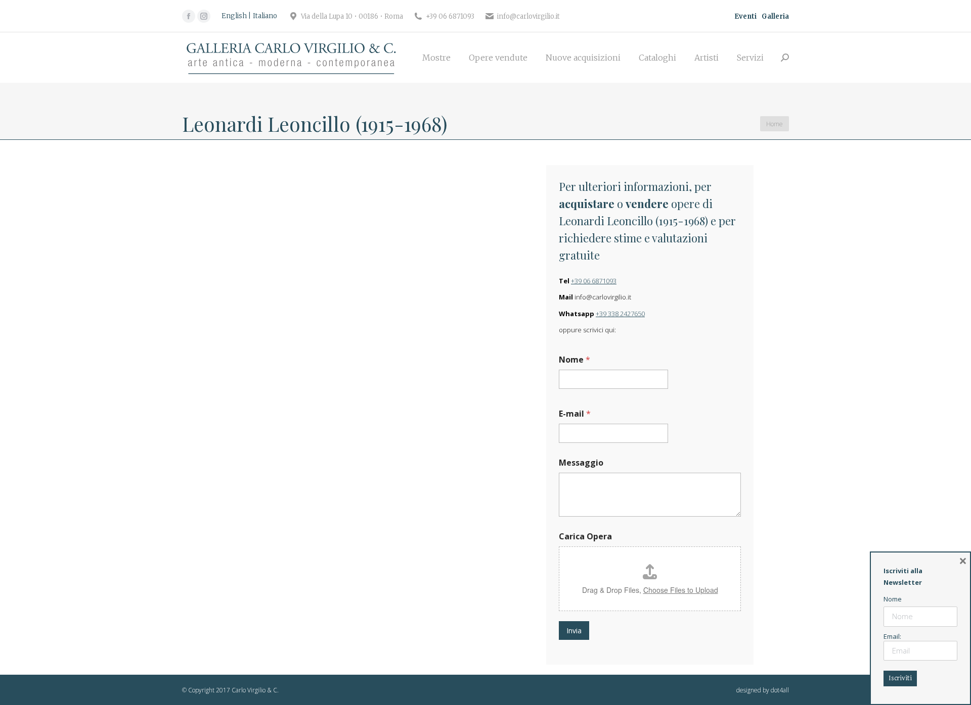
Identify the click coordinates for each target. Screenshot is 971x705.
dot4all (780, 690)
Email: (892, 636)
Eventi (745, 16)
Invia (574, 630)
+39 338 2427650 (620, 313)
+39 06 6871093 (593, 280)
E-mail (575, 414)
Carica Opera (585, 536)
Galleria (775, 16)
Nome (574, 360)
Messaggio (581, 463)
